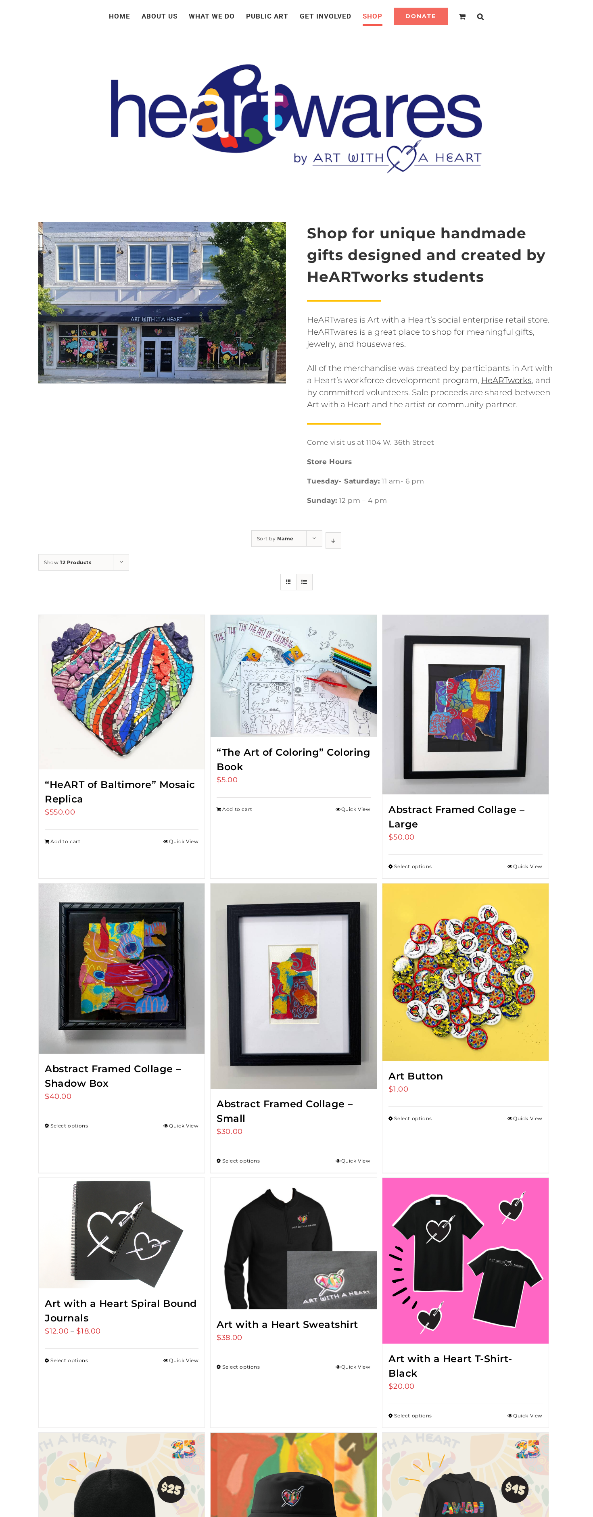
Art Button (415, 1076)
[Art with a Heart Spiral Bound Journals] (122, 1233)
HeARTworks (506, 380)
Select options (413, 866)
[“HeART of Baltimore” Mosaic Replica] (122, 692)
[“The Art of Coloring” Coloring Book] (293, 676)
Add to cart (65, 841)
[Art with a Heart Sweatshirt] (293, 1243)
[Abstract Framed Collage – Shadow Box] (122, 969)
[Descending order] (333, 540)
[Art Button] (465, 972)
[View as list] (304, 582)
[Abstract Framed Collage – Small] (293, 986)
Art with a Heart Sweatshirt (287, 1324)
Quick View (183, 841)
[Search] (471, 16)
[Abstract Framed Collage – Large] (465, 704)
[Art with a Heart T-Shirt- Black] (465, 1261)
